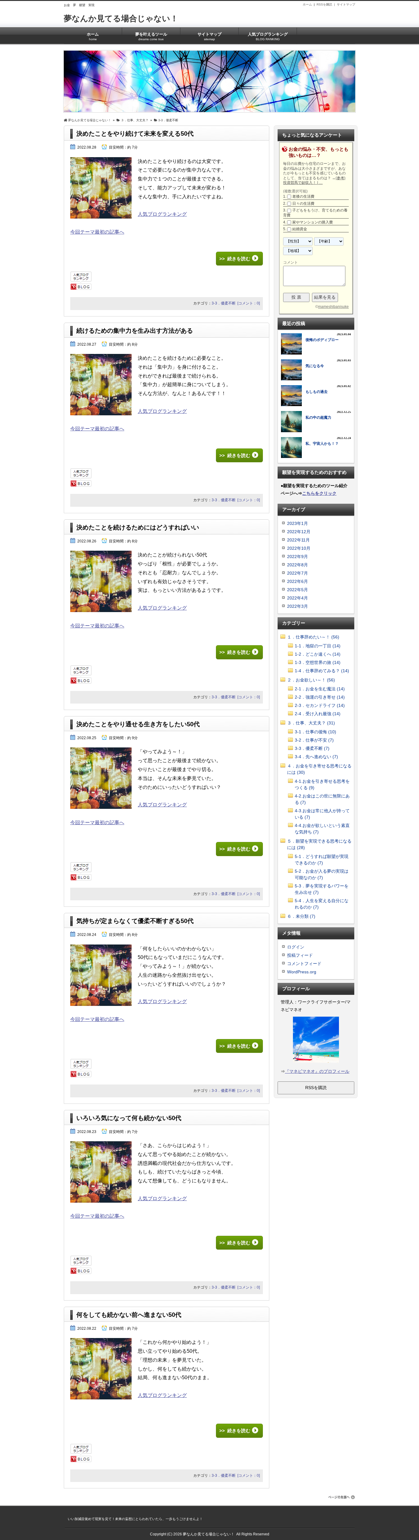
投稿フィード (300, 955)
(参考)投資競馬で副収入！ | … (314, 180)
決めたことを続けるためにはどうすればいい (137, 527)
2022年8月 (297, 564)
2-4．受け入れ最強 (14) (317, 713)
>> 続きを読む (234, 258)
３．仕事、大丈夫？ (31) (311, 722)
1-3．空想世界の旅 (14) (317, 662)
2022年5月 (297, 589)
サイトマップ (346, 4)
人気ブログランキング (268, 36)
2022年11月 (298, 539)
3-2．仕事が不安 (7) (314, 740)
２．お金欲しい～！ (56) (311, 679)
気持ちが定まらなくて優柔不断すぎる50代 (135, 920)
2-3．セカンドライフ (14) (320, 705)
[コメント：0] (248, 303)
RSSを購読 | (327, 4)
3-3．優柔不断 (224, 303)
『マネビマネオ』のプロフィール (317, 1071)
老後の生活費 (303, 196)
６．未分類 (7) (301, 916)
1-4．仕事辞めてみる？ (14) (322, 670)
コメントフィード (304, 963)
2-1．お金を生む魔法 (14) (320, 688)
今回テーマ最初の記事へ (97, 232)
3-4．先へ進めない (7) (316, 756)
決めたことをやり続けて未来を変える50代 (135, 133)
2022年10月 (298, 548)
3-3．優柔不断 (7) (312, 748)
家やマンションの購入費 (312, 222)
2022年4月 (297, 597)
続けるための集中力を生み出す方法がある (134, 330)
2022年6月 (297, 581)
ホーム (307, 4)
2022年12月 (298, 531)
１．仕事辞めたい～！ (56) (313, 636)
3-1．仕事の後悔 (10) (315, 731)
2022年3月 (297, 606)
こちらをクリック (319, 493)
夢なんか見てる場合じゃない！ (121, 18)
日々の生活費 (303, 203)
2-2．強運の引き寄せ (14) (320, 697)
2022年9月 (297, 556)
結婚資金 (299, 229)
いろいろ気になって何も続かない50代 (128, 1118)
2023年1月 (297, 523)
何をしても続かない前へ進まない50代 (128, 1314)
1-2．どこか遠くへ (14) (317, 654)
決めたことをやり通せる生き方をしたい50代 (138, 724)
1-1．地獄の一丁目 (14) (317, 645)
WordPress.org (301, 971)
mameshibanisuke (333, 307)
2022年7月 (297, 573)
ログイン (295, 947)
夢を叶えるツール (151, 36)
